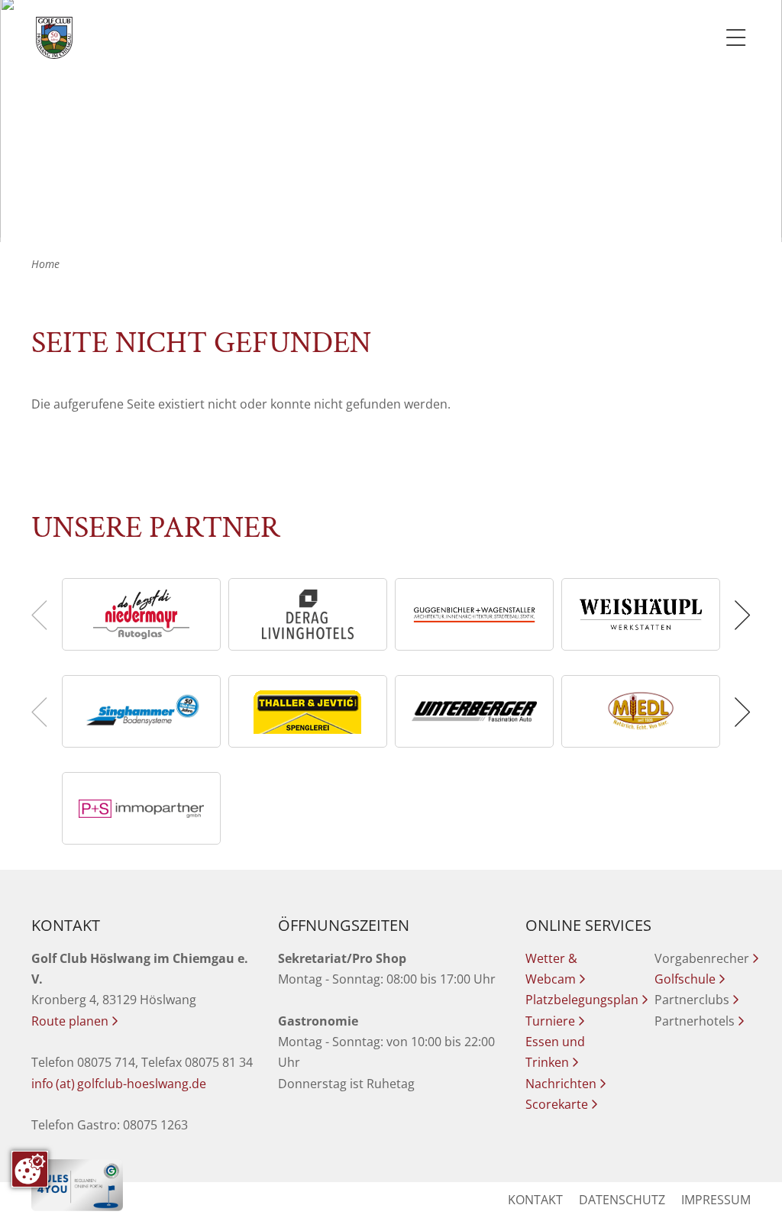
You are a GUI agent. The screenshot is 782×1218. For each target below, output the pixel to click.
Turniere (554, 1021)
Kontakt (535, 1199)
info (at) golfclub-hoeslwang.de (118, 1083)
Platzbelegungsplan (586, 999)
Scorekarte (561, 1104)
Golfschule (689, 979)
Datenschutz (622, 1199)
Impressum (716, 1199)
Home (45, 264)
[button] (740, 615)
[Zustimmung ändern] (29, 1169)
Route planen (74, 1021)
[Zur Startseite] (54, 37)
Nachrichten (565, 1083)
